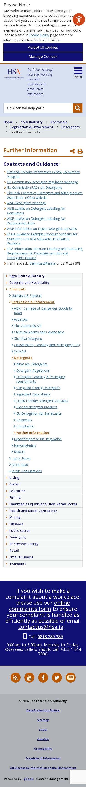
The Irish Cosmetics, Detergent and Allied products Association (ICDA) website (45, 195)
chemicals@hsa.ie (42, 263)
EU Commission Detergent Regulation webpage (42, 182)
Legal (43, 729)
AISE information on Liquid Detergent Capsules (42, 228)
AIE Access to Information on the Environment (43, 768)
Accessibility (43, 749)
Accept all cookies (43, 47)
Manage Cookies (43, 56)
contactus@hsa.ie (40, 627)
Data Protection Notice (43, 710)
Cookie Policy (39, 35)
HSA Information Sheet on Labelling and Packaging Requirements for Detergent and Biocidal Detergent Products (45, 253)
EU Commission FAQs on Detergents (34, 187)
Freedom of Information (43, 758)
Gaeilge (43, 739)
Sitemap (43, 720)
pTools (29, 779)
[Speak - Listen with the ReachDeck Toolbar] (79, 19)
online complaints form (39, 605)
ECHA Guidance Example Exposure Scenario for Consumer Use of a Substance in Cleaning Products (42, 238)
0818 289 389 (50, 636)
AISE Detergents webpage (26, 203)
